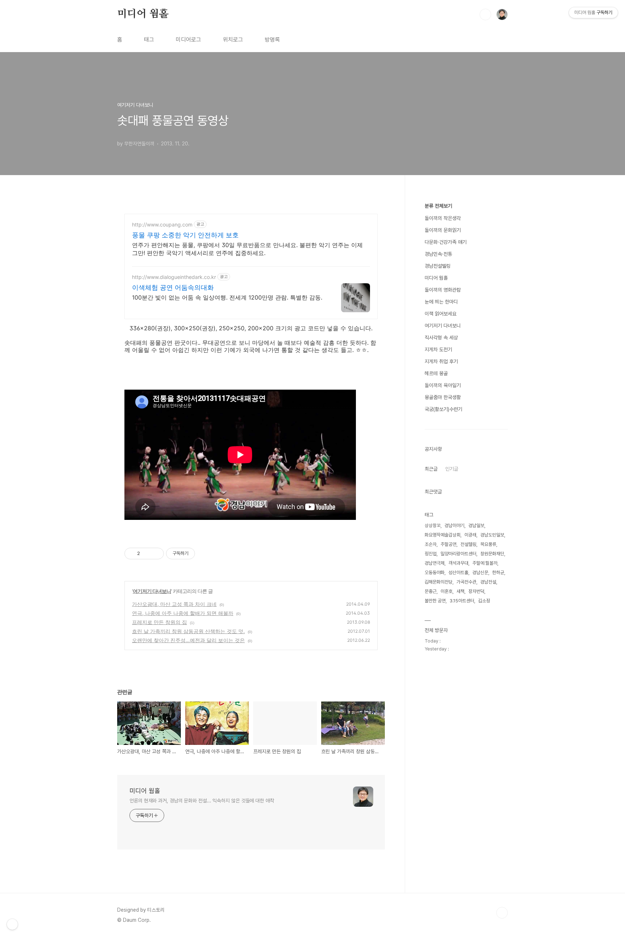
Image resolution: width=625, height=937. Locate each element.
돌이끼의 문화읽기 (443, 230)
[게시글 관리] (155, 553)
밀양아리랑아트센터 (458, 553)
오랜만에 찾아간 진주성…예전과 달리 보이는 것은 (188, 640)
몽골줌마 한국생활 (443, 397)
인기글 (451, 469)
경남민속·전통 (438, 254)
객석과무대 (458, 563)
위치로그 (233, 39)
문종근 (431, 591)
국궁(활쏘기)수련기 (443, 409)
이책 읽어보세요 (440, 314)
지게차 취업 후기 (441, 361)
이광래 (470, 535)
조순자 (431, 544)
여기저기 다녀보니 (152, 591)
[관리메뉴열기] (12, 924)
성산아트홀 (458, 572)
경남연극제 (435, 563)
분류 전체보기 (438, 206)
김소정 (484, 600)
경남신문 (480, 572)
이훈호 (446, 591)
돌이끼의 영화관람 (443, 290)
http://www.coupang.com (162, 224)
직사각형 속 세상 (441, 337)
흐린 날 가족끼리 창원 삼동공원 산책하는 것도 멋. (188, 631)
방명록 (272, 39)
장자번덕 (476, 591)
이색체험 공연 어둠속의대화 (173, 287)
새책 (460, 591)
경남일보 (476, 525)
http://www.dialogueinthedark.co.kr (174, 277)
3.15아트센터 (462, 600)
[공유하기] (146, 553)
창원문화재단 (492, 553)
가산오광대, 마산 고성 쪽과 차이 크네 (174, 604)
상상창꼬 (433, 525)
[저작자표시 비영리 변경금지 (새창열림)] (204, 553)
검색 (485, 14)
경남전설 (488, 582)
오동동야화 (435, 572)
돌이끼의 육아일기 (443, 385)
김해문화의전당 (438, 582)
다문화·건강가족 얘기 (446, 242)
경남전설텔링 (438, 266)
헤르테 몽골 (436, 373)
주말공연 (448, 544)
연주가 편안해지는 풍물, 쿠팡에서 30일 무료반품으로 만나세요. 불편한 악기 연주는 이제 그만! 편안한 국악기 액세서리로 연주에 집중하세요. (247, 248)
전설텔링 (468, 544)
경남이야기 (454, 525)
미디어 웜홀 (143, 14)
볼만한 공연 (435, 600)
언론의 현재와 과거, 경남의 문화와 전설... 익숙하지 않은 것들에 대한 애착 (201, 801)
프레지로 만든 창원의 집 (159, 622)
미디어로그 (188, 39)
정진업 (431, 553)
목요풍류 (488, 544)
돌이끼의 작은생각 (443, 218)
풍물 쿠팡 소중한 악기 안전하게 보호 (185, 235)
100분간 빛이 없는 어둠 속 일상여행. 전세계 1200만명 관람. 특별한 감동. (227, 297)
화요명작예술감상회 (442, 535)
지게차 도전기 (438, 349)
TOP (502, 913)
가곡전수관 (466, 582)
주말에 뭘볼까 (484, 563)
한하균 (498, 572)
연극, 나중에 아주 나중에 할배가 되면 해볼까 (182, 613)
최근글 (431, 469)
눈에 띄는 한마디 (441, 302)
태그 (149, 39)
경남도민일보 (492, 535)
